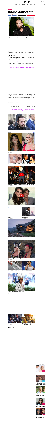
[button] (39, 2)
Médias (31, 4)
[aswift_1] (27, 6)
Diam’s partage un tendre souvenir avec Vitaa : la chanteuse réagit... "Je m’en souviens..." (40, 417)
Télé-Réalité (23, 4)
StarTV (34, 4)
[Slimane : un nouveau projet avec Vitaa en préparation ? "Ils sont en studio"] (40, 368)
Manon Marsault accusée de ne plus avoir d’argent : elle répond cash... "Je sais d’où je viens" (40, 384)
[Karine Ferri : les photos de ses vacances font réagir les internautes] (40, 401)
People (19, 4)
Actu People (43, 414)
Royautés (27, 4)
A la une (16, 4)
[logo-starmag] (27, 2)
